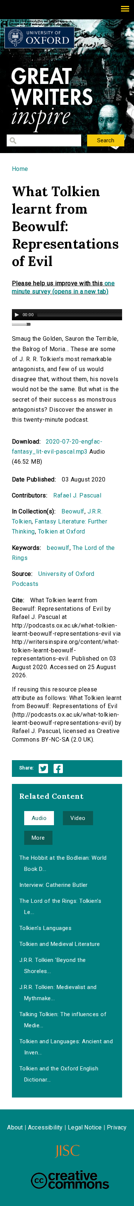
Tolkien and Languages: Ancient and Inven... (66, 1047)
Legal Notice (85, 1127)
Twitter (43, 768)
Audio (39, 818)
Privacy (117, 1127)
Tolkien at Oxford (61, 531)
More (38, 837)
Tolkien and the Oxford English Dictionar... (58, 1074)
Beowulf (72, 511)
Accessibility (45, 1127)
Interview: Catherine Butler (53, 885)
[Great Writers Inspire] (39, 37)
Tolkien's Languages (45, 928)
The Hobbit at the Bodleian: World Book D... (63, 863)
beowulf (58, 547)
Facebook (58, 768)
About (15, 1127)
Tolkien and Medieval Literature (59, 944)
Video (77, 818)
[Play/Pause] (17, 315)
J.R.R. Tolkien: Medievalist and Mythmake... (58, 993)
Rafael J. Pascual (77, 495)
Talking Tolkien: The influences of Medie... (62, 1020)
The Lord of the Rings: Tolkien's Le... (60, 906)
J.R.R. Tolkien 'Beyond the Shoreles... (52, 966)
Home (20, 168)
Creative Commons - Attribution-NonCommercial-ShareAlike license (70, 1179)
